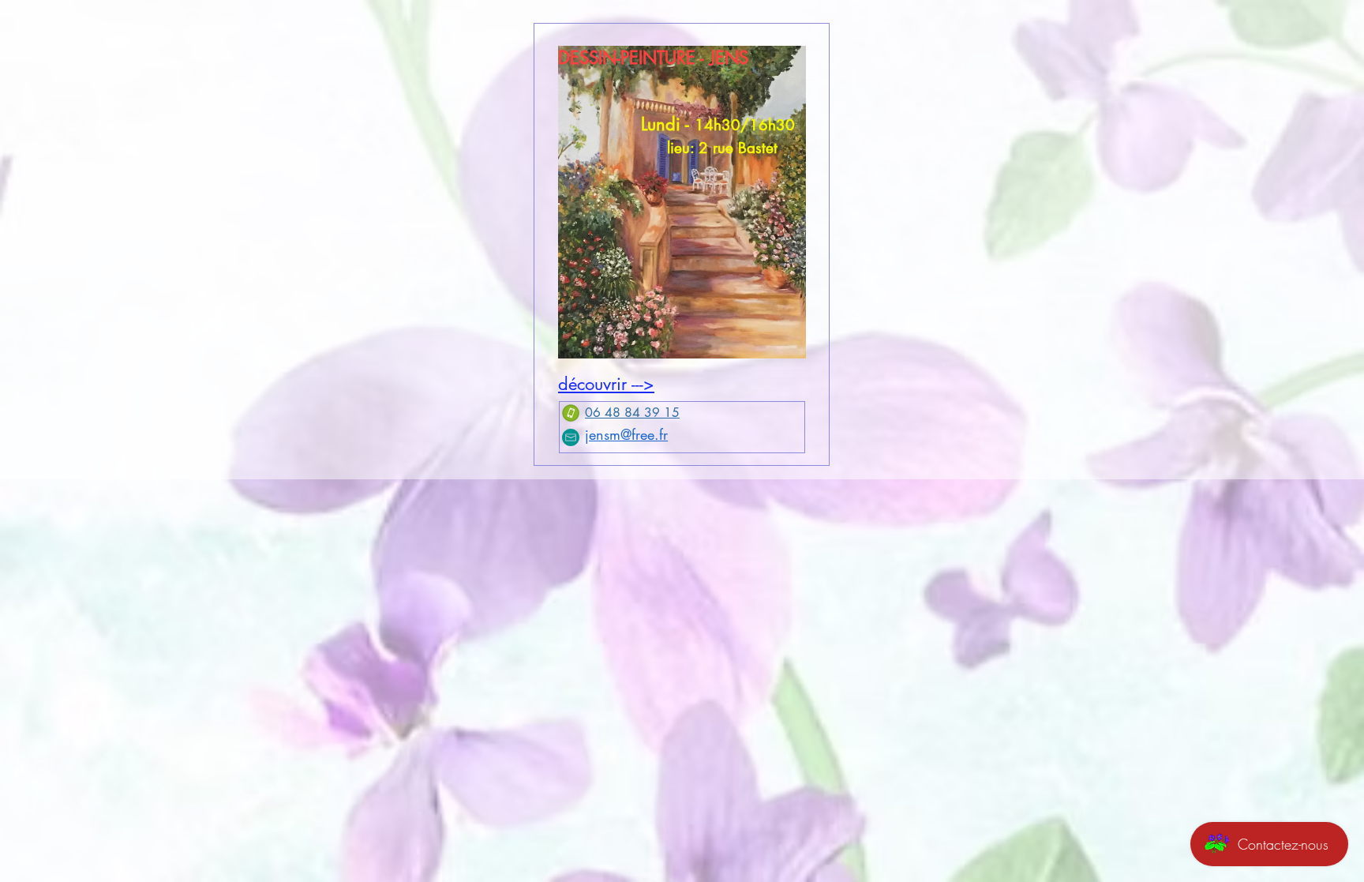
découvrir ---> (606, 384)
